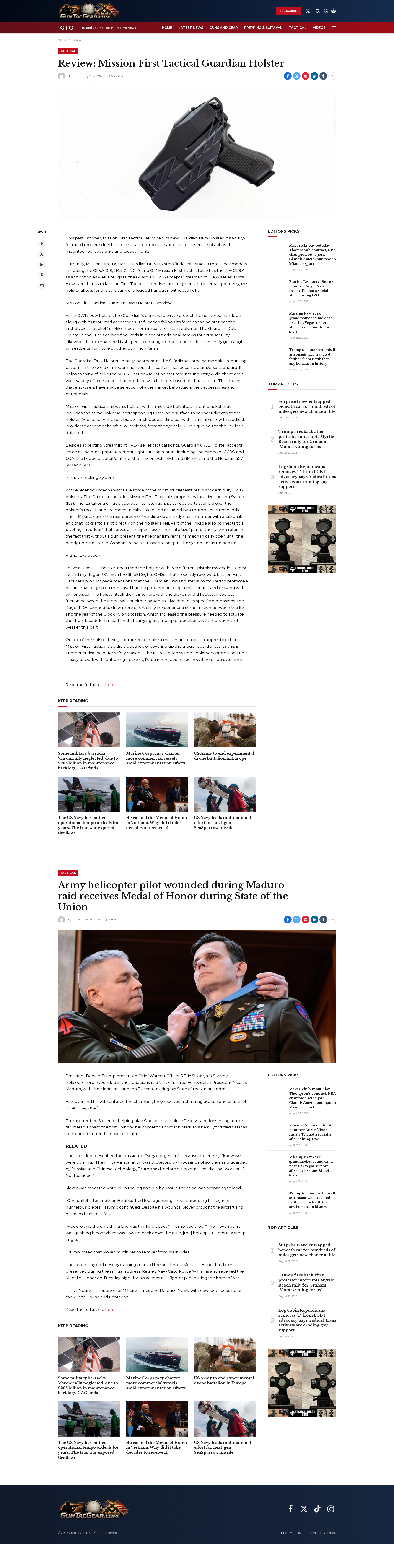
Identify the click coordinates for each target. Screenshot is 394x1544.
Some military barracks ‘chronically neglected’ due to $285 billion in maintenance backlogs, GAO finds (88, 760)
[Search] (318, 11)
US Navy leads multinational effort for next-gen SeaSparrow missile (222, 822)
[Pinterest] (41, 275)
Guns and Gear (224, 28)
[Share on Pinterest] (305, 76)
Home (167, 28)
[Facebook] (41, 243)
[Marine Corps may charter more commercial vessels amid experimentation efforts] (157, 729)
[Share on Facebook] (288, 76)
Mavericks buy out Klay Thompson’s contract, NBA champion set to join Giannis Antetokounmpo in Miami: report (312, 254)
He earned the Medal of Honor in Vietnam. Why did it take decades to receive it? (157, 822)
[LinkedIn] (41, 264)
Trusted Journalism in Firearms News (108, 27)
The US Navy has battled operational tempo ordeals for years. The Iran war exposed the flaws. (88, 825)
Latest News (191, 28)
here (109, 684)
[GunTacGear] (88, 11)
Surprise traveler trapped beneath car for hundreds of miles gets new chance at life (306, 406)
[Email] (41, 285)
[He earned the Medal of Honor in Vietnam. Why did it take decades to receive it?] (157, 794)
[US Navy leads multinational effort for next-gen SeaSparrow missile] (225, 794)
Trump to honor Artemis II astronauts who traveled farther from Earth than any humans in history (312, 357)
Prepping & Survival (263, 28)
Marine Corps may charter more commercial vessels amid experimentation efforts (156, 758)
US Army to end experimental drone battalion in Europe (224, 756)
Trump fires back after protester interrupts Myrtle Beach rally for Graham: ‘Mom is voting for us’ (306, 439)
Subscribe (288, 11)
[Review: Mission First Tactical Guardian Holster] (197, 152)
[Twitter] (41, 254)
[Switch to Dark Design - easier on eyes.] (326, 11)
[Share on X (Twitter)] (297, 76)
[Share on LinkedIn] (314, 76)
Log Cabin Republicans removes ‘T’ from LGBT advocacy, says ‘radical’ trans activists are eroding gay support (307, 476)
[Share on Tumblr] (323, 76)
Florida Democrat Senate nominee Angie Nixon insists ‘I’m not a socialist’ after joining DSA (311, 288)
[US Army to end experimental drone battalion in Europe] (225, 729)
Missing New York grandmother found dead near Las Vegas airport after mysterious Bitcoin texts (311, 322)
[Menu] (334, 28)
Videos (319, 28)
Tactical (297, 28)
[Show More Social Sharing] (332, 76)
